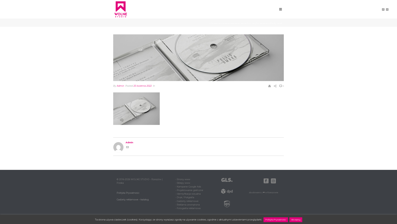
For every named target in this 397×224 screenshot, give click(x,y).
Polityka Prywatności (128, 192)
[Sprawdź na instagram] (273, 181)
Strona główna (218, 24)
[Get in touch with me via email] (127, 147)
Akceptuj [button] (295, 219)
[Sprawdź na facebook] (266, 181)
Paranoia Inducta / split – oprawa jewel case (256, 24)
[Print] (269, 86)
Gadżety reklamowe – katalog (133, 199)
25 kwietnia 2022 (143, 85)
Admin (120, 85)
